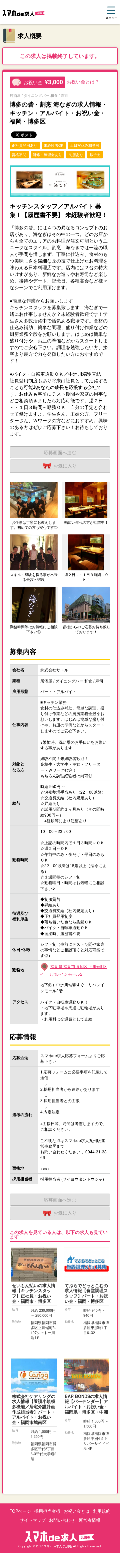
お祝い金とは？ (83, 81)
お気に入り (65, 465)
